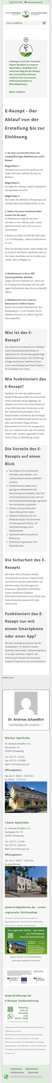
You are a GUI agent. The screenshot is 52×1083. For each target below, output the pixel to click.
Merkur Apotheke (17, 738)
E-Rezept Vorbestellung (21, 1000)
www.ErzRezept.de (18, 995)
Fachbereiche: (17, 1072)
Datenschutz (32, 1068)
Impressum (16, 1068)
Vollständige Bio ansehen (24, 725)
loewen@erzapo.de (19, 848)
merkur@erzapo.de (19, 764)
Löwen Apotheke (17, 822)
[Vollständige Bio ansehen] (41, 725)
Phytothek (33, 1072)
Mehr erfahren (17, 91)
